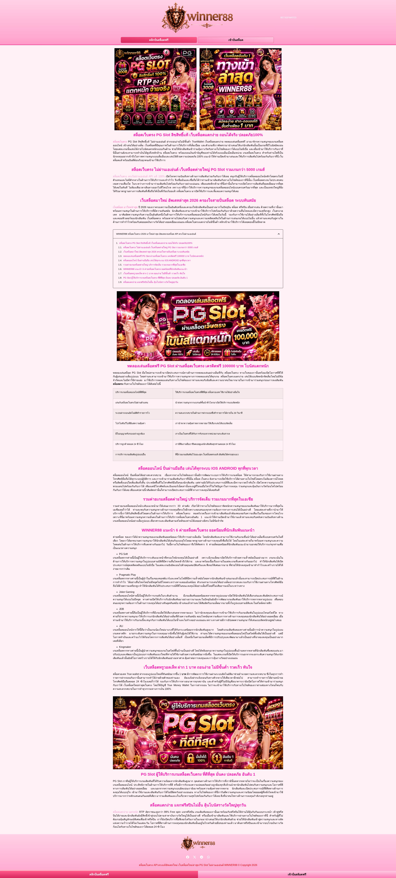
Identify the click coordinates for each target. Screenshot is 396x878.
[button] (279, 234)
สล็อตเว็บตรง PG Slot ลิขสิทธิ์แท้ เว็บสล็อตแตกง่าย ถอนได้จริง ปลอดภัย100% (155, 243)
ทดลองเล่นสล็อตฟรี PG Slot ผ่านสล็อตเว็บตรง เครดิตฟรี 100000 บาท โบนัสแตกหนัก (163, 256)
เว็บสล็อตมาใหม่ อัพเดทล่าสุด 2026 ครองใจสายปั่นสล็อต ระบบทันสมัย (156, 251)
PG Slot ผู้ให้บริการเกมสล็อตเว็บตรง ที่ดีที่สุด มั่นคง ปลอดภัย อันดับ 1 (155, 278)
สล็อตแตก (120, 812)
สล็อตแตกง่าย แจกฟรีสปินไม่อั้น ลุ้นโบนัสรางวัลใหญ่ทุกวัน (150, 282)
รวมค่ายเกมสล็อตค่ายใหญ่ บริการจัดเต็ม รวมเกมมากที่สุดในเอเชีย (154, 264)
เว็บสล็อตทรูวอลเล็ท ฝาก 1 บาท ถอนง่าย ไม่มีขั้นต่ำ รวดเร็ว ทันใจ (154, 273)
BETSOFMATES (288, 17)
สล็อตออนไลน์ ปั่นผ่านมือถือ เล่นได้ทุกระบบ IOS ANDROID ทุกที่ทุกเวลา (157, 260)
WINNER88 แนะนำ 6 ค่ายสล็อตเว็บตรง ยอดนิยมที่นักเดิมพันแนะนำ (155, 269)
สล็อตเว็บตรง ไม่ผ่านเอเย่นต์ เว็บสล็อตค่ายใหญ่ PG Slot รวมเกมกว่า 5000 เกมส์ (160, 247)
